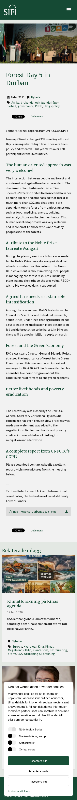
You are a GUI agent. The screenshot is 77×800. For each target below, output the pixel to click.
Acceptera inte (39, 781)
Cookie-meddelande (19, 791)
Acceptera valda (38, 771)
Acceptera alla (38, 760)
